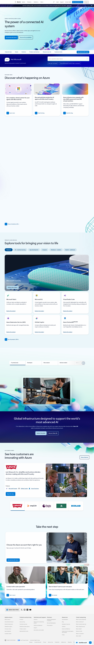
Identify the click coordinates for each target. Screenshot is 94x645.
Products (29, 2)
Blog (63, 621)
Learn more (69, 5)
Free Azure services (23, 624)
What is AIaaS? (79, 628)
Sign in (86, 2)
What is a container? (80, 633)
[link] (8, 52)
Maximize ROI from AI (24, 631)
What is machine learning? (81, 624)
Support (62, 2)
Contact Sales (68, 2)
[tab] (11, 167)
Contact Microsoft (37, 642)
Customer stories (8, 633)
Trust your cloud (8, 628)
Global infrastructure (9, 624)
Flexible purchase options (25, 626)
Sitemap (30, 642)
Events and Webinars (66, 628)
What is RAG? (78, 635)
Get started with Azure (78, 2)
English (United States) (11, 640)
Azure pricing (22, 621)
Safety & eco (63, 642)
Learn (57, 2)
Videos (63, 634)
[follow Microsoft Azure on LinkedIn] (27, 610)
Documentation (65, 619)
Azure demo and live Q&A (39, 630)
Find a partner (50, 625)
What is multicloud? (80, 621)
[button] (17, 506)
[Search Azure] (53, 2)
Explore (23, 2)
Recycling (70, 642)
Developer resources (66, 624)
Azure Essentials (8, 631)
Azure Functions (35, 488)
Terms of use (50, 642)
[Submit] (87, 59)
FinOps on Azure (23, 628)
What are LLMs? (79, 631)
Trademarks (57, 642)
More (42, 2)
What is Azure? (7, 619)
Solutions (36, 2)
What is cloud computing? (81, 619)
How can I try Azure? (52, 63)
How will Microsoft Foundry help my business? (70, 63)
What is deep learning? (80, 626)
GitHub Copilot (24, 488)
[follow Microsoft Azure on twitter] (21, 610)
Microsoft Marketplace (51, 623)
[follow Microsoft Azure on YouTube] (30, 610)
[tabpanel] (47, 196)
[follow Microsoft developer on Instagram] (24, 610)
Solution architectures (38, 625)
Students (63, 626)
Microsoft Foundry (13, 488)
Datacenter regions (8, 626)
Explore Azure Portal (14, 609)
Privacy (44, 642)
